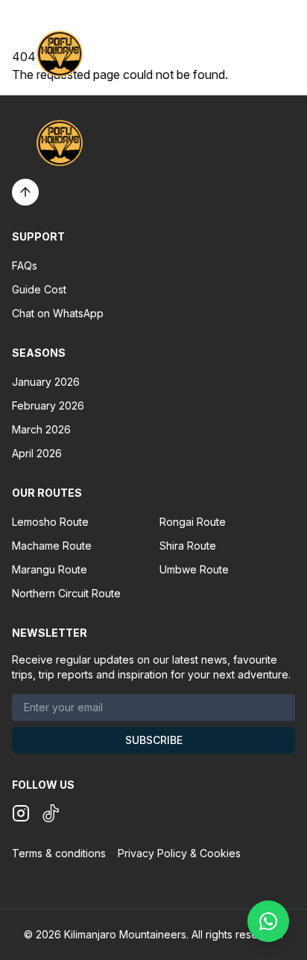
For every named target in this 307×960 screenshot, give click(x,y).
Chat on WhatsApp (58, 313)
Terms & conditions (59, 853)
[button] (286, 54)
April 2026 (37, 453)
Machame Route (52, 545)
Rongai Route (192, 521)
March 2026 (41, 429)
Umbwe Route (194, 569)
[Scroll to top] (25, 192)
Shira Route (187, 545)
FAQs (24, 265)
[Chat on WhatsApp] (268, 921)
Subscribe (154, 740)
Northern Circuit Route (66, 593)
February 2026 (48, 405)
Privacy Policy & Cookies (179, 853)
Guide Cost (39, 289)
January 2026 (46, 381)
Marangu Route (49, 569)
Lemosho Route (50, 521)
